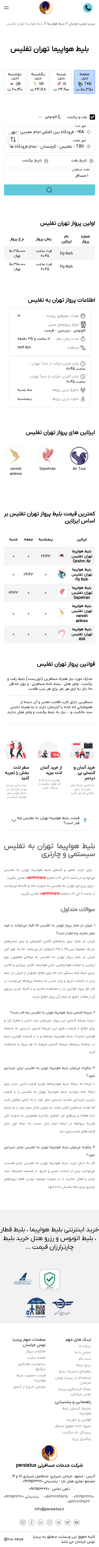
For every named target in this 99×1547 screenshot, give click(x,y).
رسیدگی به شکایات (76, 1432)
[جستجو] (49, 189)
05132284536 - (77, 1501)
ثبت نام (85, 1358)
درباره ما (85, 1346)
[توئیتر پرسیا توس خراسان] (67, 1522)
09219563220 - (82, 1496)
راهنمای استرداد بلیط (75, 1371)
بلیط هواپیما (56, 24)
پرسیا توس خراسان (82, 24)
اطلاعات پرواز (36, 1351)
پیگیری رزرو (81, 1438)
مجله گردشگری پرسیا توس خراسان (74, 1392)
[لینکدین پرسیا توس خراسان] (40, 1522)
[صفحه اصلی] (46, 8)
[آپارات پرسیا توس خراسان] (23, 1522)
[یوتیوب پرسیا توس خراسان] (76, 1522)
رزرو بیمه (83, 1365)
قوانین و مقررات (78, 1419)
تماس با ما (83, 1352)
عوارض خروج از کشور (29, 1386)
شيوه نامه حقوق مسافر (73, 1426)
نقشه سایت (36, 1357)
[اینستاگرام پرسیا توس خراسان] (49, 1522)
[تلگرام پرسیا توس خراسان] (58, 1522)
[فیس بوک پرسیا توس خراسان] (32, 1522)
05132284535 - (54, 1496)
